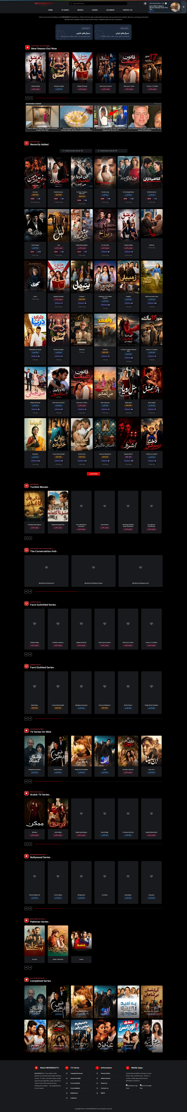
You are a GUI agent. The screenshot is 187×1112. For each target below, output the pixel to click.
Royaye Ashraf (128, 455)
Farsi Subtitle (75, 1083)
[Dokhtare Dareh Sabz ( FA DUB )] (152, 277)
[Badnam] (152, 225)
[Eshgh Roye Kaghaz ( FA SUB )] (82, 225)
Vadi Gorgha (35, 246)
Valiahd (105, 351)
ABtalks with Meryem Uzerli (140, 583)
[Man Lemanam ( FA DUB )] (105, 383)
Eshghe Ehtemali (59, 87)
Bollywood (74, 1093)
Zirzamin (35, 193)
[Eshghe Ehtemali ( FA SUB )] (59, 67)
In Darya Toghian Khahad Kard (128, 352)
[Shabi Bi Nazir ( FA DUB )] (128, 686)
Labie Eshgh (58, 834)
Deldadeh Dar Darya (35, 351)
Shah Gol (82, 349)
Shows (95, 10)
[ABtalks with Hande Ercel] (46, 567)
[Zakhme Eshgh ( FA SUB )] (128, 225)
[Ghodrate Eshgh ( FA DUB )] (35, 67)
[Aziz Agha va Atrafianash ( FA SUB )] (151, 506)
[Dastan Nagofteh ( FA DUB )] (34, 876)
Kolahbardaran (58, 193)
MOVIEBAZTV (44, 3)
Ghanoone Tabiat (105, 87)
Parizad (34, 959)
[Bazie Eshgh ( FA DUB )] (152, 383)
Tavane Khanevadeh (58, 455)
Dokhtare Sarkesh (151, 455)
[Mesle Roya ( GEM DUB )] (128, 383)
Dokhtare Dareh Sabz (151, 298)
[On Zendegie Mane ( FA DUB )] (128, 172)
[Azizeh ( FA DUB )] (105, 1036)
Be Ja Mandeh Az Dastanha (81, 527)
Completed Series (77, 1073)
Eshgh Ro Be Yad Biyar (151, 706)
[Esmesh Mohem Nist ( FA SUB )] (151, 813)
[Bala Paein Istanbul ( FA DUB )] (58, 383)
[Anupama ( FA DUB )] (35, 434)
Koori (35, 296)
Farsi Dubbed (75, 1088)
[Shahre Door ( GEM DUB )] (82, 434)
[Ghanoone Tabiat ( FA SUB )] (105, 67)
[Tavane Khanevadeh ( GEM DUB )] (58, 434)
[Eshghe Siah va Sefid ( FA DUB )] (152, 1036)
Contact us (104, 1088)
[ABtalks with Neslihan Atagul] (93, 567)
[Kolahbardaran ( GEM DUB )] (58, 172)
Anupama (35, 455)
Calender (110, 10)
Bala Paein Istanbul (82, 87)
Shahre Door (82, 455)
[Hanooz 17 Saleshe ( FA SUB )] (129, 67)
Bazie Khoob (104, 526)
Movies (80, 10)
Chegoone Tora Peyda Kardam (105, 299)
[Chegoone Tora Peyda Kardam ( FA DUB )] (105, 277)
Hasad (81, 959)
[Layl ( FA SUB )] (58, 225)
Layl (58, 246)
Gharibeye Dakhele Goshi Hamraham (128, 527)
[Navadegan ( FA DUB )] (128, 876)
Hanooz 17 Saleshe (129, 87)
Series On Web (76, 1078)
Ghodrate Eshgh (35, 87)
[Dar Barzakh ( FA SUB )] (152, 67)
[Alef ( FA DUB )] (104, 751)
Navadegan (128, 896)
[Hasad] (81, 940)
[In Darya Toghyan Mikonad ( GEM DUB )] (82, 172)
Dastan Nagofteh (34, 896)
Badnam (151, 245)
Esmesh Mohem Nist (151, 834)
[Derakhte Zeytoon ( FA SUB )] (58, 624)
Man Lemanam (105, 404)
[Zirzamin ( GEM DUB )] (35, 172)
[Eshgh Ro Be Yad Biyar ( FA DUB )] (151, 686)
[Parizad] (34, 940)
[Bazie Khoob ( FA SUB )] (104, 506)
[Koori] (35, 277)
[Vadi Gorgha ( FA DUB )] (35, 225)
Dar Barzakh (152, 87)
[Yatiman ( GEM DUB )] (82, 277)
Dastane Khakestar (105, 455)
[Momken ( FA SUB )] (34, 813)
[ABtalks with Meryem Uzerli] (141, 567)
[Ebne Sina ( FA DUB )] (151, 751)
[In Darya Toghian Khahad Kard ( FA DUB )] (128, 330)
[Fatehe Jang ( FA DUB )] (105, 172)
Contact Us (127, 10)
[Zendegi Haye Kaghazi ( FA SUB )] (34, 506)
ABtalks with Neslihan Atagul (93, 583)
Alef (105, 771)
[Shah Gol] (82, 330)
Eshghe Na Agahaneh (58, 526)
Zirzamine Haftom (128, 834)
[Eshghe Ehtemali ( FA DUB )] (35, 383)
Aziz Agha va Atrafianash (151, 527)
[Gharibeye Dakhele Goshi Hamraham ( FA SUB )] (128, 506)
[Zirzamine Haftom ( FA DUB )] (128, 813)
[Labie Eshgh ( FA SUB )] (58, 813)
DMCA (103, 1093)
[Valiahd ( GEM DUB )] (105, 330)
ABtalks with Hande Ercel (46, 583)
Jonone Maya (58, 896)
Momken (34, 834)
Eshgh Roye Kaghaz (82, 246)
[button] (27, 98)
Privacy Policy (105, 1073)
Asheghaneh (81, 896)
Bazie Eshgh (151, 404)
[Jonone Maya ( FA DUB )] (58, 876)
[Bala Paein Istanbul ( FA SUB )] (82, 67)
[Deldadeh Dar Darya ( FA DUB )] (35, 330)
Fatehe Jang (105, 193)
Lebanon (74, 1098)
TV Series (65, 10)
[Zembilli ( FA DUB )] (128, 277)
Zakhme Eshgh (128, 246)
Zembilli (128, 298)
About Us (104, 1083)
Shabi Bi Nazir (128, 706)
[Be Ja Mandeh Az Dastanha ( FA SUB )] (81, 506)
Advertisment (105, 1078)
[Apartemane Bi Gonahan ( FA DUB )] (152, 1002)
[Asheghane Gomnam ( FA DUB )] (81, 686)
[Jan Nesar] (104, 876)
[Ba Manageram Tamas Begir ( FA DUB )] (82, 1036)
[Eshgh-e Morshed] (58, 940)
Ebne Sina (151, 771)
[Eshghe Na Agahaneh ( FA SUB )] (58, 506)
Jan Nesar (105, 895)
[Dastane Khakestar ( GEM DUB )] (105, 434)
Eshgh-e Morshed (58, 959)
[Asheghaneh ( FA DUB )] (81, 876)
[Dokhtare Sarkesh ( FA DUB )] (152, 434)
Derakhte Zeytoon (58, 644)
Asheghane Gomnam (81, 706)
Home (50, 10)
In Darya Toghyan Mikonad (82, 194)
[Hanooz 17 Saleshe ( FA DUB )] (152, 330)
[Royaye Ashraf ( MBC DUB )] (128, 434)
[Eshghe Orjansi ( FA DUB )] (128, 1036)
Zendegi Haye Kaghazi (34, 526)
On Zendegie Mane (128, 193)
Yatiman (82, 298)
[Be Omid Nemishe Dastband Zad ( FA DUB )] (128, 1002)
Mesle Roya (128, 404)
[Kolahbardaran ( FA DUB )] (152, 172)
